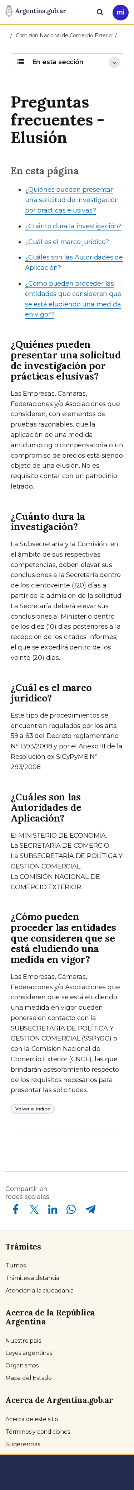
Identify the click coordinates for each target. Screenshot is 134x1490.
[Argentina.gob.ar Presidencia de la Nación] (35, 11)
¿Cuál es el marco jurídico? (67, 242)
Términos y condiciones (37, 1431)
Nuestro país (23, 1340)
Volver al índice (32, 1108)
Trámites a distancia (32, 1278)
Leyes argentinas (28, 1352)
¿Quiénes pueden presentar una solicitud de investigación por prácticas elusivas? (72, 200)
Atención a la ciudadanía (39, 1290)
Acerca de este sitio (31, 1419)
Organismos (22, 1365)
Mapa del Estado (28, 1378)
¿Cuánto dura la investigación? (73, 226)
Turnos (15, 1265)
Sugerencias (22, 1444)
